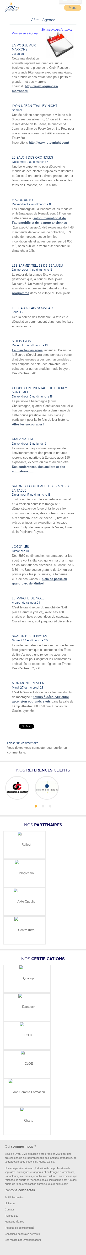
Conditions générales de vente (22, 1233)
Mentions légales (14, 1221)
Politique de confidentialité (19, 1227)
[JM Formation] (12, 10)
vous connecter (35, 747)
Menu (72, 7)
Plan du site (11, 1215)
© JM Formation (14, 1197)
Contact (9, 1209)
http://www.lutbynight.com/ (49, 142)
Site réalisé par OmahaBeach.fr (23, 1239)
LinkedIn (10, 1203)
